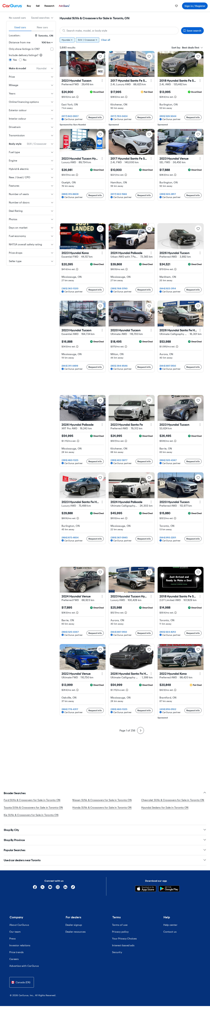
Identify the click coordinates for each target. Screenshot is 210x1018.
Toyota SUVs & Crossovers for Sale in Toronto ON (33, 807)
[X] (42, 888)
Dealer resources (75, 931)
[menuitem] (28, 6)
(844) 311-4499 (70, 365)
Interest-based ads (123, 945)
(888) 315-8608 (70, 194)
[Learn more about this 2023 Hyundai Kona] (102, 252)
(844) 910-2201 (168, 537)
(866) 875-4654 (70, 537)
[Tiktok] (73, 888)
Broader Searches (15, 793)
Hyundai (66, 40)
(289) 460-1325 (70, 460)
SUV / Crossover (86, 40)
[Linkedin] (65, 888)
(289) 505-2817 (168, 194)
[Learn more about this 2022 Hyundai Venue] (102, 673)
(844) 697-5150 (168, 365)
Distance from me (19, 42)
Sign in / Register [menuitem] (195, 5)
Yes (15, 59)
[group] (131, 40)
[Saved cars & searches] (176, 6)
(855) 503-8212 (168, 631)
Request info (95, 117)
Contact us (170, 931)
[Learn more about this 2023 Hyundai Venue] (200, 158)
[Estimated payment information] (77, 97)
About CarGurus (19, 924)
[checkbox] (52, 49)
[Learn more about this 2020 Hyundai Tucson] (151, 330)
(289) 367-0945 (119, 537)
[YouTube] (50, 888)
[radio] (10, 59)
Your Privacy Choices (124, 938)
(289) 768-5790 (119, 288)
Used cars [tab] (20, 27)
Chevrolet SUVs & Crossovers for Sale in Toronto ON (172, 799)
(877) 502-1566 (119, 194)
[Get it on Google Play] (169, 889)
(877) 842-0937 (70, 116)
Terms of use (119, 924)
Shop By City (11, 830)
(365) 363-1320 (70, 288)
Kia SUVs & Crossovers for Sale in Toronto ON (31, 814)
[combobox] (42, 18)
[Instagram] (58, 888)
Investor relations (19, 945)
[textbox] (185, 47)
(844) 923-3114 (168, 288)
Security (117, 952)
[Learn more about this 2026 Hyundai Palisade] (102, 424)
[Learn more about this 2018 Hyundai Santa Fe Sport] (200, 80)
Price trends (16, 952)
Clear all (105, 40)
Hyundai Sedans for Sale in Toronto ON (164, 807)
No (24, 59)
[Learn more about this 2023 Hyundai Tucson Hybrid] (102, 158)
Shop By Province (14, 840)
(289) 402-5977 (119, 460)
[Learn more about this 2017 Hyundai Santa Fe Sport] (151, 80)
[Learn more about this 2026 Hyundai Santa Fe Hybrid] (200, 330)
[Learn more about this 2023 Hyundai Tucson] (102, 80)
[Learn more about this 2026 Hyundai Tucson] (200, 252)
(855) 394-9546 (119, 365)
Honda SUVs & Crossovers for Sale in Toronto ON (102, 807)
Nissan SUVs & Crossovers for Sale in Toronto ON (102, 799)
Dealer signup (73, 924)
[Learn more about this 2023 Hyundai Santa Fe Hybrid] (102, 501)
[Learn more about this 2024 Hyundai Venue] (102, 596)
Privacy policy (120, 931)
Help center (170, 924)
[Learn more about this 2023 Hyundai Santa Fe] (151, 424)
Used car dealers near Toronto (22, 860)
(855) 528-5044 (168, 116)
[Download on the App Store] (145, 889)
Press (12, 938)
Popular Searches (14, 850)
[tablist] (31, 27)
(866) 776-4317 (70, 709)
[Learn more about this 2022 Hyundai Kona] (200, 673)
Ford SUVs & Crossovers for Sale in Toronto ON (32, 799)
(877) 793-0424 (119, 116)
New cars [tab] (42, 27)
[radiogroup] (31, 57)
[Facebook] (35, 888)
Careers (14, 958)
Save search (194, 30)
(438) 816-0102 (168, 709)
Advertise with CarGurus (24, 965)
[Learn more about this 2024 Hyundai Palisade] (151, 252)
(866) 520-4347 (168, 460)
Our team (15, 931)
